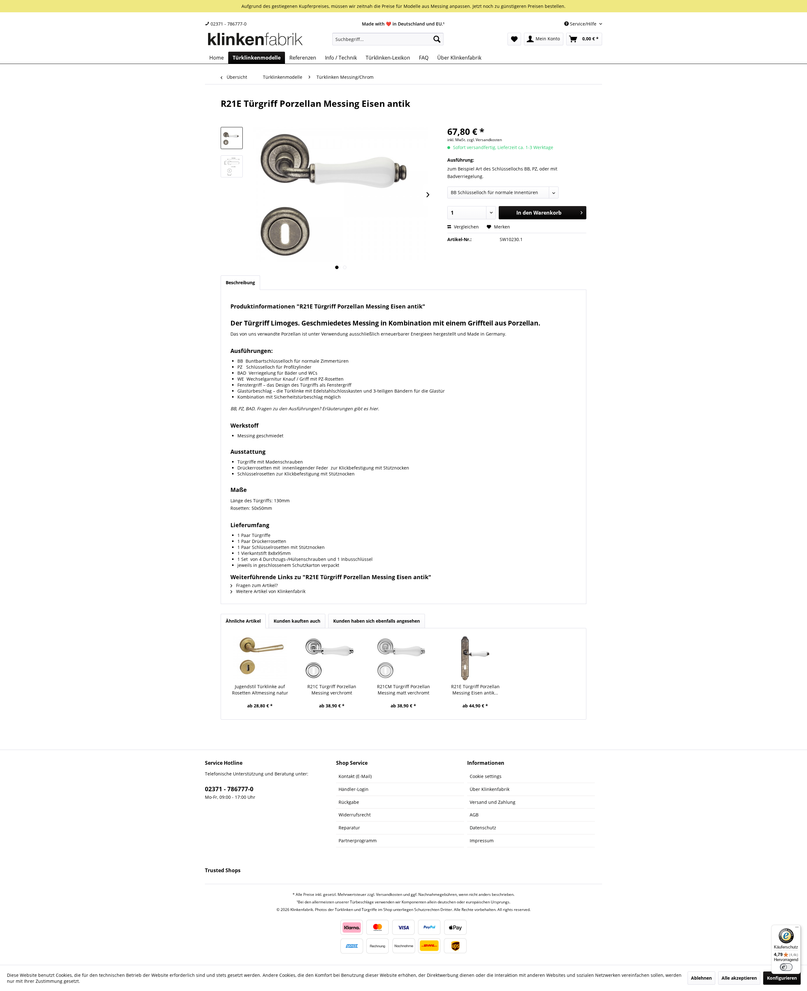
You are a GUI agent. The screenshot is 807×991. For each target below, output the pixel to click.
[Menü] (797, 928)
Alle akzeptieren (739, 978)
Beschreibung (240, 282)
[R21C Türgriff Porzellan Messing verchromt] (332, 658)
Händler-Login (354, 789)
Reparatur (349, 828)
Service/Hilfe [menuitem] (583, 24)
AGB (474, 815)
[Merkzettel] (514, 39)
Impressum (482, 841)
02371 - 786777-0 (228, 24)
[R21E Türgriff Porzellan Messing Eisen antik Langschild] (475, 658)
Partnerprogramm (358, 841)
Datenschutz (483, 828)
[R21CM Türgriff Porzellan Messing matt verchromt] (403, 658)
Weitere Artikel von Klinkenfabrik (270, 591)
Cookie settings (486, 776)
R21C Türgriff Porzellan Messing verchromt (331, 689)
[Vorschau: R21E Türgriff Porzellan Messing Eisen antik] (232, 138)
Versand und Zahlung (492, 802)
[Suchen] (437, 39)
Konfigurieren (782, 978)
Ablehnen (701, 978)
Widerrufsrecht (355, 815)
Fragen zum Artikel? (256, 585)
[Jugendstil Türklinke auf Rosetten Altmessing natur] (260, 658)
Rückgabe (349, 802)
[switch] (786, 967)
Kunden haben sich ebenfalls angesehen (376, 621)
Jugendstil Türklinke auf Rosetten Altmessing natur (260, 689)
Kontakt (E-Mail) (355, 776)
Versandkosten (389, 894)
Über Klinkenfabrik (489, 789)
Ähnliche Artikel (243, 621)
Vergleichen (466, 227)
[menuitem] (388, 39)
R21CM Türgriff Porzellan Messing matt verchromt (403, 689)
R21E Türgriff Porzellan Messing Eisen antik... (475, 689)
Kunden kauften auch (297, 621)
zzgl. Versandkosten (484, 139)
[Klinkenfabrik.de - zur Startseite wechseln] (255, 41)
